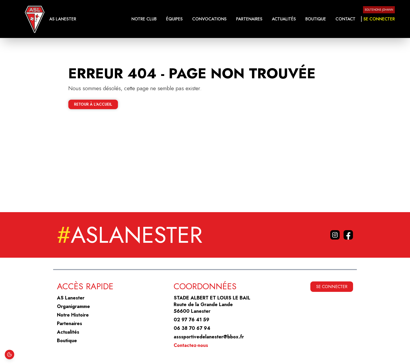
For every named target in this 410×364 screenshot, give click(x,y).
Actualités (284, 19)
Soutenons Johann (379, 10)
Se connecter (379, 19)
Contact (345, 19)
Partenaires (249, 19)
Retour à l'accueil (93, 104)
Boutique (315, 19)
